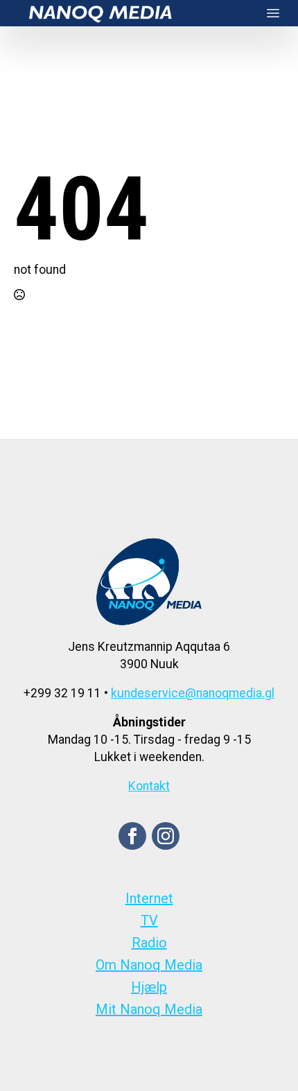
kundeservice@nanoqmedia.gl (192, 693)
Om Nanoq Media (149, 965)
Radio (149, 942)
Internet (149, 898)
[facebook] (132, 836)
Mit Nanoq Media (149, 1009)
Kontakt (149, 786)
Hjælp (149, 987)
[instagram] (165, 836)
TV (149, 920)
